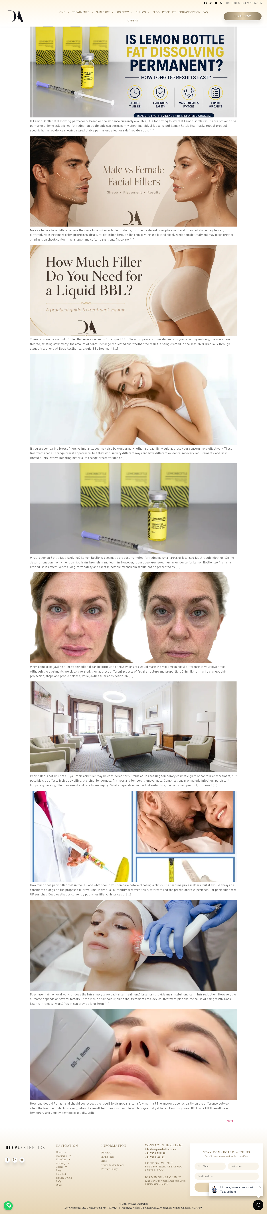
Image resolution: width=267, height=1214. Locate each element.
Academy (122, 12)
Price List (169, 12)
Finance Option (189, 12)
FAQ (205, 12)
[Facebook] (205, 3)
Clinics (141, 12)
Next (232, 1121)
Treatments (80, 12)
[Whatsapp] (221, 3)
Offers (133, 20)
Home (61, 12)
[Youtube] (216, 3)
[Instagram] (210, 3)
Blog (156, 12)
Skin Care (103, 12)
